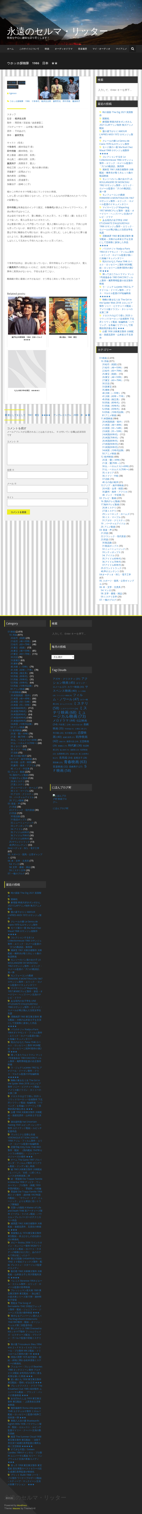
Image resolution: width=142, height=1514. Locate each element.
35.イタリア (108, 472)
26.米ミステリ (109, 507)
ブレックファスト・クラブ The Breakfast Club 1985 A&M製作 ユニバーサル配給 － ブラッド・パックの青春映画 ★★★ (25, 1390)
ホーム (10, 48)
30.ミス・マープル (111, 517)
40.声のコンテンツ (110, 571)
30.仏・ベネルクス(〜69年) (115, 466)
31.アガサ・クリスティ (113, 520)
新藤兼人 (62, 746)
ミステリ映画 (70, 710)
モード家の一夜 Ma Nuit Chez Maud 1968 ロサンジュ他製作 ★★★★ (116, 150)
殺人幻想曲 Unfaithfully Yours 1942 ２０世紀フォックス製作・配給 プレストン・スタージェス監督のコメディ (25, 1263)
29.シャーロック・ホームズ (116, 514)
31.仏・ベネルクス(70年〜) (115, 469)
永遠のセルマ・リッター (57, 31)
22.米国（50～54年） (112, 428)
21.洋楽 (104, 533)
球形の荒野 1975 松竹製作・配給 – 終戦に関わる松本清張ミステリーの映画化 (24, 1360)
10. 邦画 (12, 82)
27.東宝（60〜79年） (112, 380)
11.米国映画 (107, 418)
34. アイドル (108, 555)
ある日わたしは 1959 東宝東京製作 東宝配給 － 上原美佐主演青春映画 (24, 1401)
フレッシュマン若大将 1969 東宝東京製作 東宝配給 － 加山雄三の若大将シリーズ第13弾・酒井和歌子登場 (24, 1295)
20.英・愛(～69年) (111, 459)
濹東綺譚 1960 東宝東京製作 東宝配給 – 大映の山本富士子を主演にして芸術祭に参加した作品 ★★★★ (116, 240)
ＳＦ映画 (70, 768)
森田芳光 (57, 101)
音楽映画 (60, 766)
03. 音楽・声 (105, 529)
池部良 (74, 750)
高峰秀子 (75, 766)
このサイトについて (29, 48)
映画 (47, 48)
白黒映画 (63, 753)
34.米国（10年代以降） (113, 450)
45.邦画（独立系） (111, 399)
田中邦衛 (66, 101)
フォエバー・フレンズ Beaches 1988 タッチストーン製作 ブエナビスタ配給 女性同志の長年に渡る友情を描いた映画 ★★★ (25, 1371)
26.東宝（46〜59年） (112, 377)
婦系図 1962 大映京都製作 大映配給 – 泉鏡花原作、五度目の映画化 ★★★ (25, 1226)
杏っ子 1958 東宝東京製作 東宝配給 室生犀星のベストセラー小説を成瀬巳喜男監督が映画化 (25, 1468)
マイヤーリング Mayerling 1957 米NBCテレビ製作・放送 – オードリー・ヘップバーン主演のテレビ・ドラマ (116, 212)
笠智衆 (74, 754)
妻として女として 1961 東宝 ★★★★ (29, 415)
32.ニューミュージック (113, 549)
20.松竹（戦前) (109, 364)
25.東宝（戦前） (110, 373)
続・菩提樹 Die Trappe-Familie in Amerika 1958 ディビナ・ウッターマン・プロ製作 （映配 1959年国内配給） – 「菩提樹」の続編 (25, 1183)
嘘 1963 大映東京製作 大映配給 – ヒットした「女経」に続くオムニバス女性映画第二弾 (25, 1172)
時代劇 (75, 745)
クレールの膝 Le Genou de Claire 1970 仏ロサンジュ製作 (114, 142)
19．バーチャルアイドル (113, 523)
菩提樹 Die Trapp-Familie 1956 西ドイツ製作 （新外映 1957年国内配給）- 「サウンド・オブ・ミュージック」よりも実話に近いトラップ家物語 (25, 1198)
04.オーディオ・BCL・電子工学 (115, 574)
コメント (13, 441)
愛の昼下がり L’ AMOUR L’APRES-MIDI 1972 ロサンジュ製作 (116, 134)
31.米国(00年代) (110, 447)
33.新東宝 (107, 386)
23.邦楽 (104, 539)
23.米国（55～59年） (112, 431)
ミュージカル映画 (69, 714)
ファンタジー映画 (64, 695)
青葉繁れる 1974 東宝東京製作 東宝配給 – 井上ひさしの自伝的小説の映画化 (24, 1236)
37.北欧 (106, 478)
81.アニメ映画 (109, 415)
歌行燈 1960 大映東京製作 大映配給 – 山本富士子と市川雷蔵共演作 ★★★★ (25, 1274)
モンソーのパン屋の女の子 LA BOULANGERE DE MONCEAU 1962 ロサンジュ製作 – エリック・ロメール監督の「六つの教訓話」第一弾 (116, 185)
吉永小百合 (77, 725)
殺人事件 (64, 750)
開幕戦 (105, 118)
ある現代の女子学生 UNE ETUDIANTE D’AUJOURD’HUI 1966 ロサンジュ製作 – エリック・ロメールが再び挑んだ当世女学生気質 (116, 226)
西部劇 (58, 762)
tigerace (13, 93)
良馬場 (65, 757)
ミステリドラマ (69, 708)
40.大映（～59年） (111, 393)
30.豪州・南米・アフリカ (114, 491)
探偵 (62, 742)
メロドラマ (64, 720)
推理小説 (72, 741)
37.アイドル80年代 (111, 564)
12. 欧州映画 (107, 456)
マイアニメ (121, 48)
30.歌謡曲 (107, 542)
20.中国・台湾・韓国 (112, 488)
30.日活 (106, 383)
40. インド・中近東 (111, 494)
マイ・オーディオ (101, 48)
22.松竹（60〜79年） (112, 370)
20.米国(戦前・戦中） (113, 421)
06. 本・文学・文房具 (110, 587)
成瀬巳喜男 (69, 737)
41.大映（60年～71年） (114, 396)
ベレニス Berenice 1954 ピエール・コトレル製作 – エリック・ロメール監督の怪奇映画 (25, 1284)
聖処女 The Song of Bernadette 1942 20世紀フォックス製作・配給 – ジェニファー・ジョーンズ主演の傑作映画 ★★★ (24, 1308)
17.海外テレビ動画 (110, 504)
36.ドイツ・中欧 (110, 475)
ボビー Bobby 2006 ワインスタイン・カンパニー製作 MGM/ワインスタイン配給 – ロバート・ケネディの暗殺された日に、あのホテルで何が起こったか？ (25, 1249)
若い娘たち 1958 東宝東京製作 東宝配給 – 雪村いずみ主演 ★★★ (25, 1381)
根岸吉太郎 (46, 101)
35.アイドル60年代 (111, 558)
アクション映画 (70, 680)
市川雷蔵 (71, 733)
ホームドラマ (66, 704)
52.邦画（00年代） (111, 408)
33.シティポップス (111, 552)
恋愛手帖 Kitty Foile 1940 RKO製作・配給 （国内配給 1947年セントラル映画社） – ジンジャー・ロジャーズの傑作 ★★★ (25, 1152)
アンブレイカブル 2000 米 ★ (70, 415)
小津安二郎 (81, 729)
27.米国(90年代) (110, 443)
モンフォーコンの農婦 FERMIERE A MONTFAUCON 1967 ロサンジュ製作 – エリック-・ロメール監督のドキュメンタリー (116, 199)
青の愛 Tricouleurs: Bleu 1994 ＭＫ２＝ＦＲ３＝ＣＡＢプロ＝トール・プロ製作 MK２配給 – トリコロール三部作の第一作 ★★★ (24, 1349)
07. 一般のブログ (107, 599)
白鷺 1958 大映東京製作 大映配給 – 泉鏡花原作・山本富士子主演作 (116, 334)
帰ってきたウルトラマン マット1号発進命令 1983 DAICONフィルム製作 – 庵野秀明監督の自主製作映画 (116, 279)
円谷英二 (64, 724)
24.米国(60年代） (110, 434)
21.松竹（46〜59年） (112, 367)
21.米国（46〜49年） (112, 424)
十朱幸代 (35, 101)
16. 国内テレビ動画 (110, 501)
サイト (10, 497)
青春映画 (75, 761)
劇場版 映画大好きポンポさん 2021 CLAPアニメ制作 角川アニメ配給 (116, 125)
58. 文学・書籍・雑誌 (111, 593)
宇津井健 (69, 729)
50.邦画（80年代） (111, 402)
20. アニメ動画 (108, 526)
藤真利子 (76, 101)
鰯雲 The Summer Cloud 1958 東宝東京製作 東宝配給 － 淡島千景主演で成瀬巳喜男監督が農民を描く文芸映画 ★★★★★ (24, 1441)
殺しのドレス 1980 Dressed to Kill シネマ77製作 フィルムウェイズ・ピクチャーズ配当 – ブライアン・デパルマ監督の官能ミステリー (25, 1335)
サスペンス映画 (70, 689)
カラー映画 (75, 686)
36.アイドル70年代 (111, 561)
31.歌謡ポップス (110, 545)
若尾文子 (80, 757)
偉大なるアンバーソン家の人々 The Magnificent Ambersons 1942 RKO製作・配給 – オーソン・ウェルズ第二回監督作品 (25, 1320)
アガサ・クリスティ (66, 678)
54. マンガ (106, 590)
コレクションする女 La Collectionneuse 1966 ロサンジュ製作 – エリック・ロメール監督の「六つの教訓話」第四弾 (116, 161)
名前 (10, 469)
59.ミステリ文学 (109, 596)
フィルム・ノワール (68, 697)
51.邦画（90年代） (111, 405)
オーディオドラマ (64, 48)
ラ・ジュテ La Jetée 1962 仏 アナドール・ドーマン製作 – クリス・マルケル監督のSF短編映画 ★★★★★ (116, 291)
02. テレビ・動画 (107, 498)
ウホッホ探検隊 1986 (20, 101)
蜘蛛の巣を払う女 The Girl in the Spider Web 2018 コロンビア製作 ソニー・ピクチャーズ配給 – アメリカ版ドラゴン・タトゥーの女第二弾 (116, 306)
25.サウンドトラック (111, 568)
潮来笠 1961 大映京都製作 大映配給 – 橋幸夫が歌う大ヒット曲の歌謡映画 (116, 172)
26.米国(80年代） (110, 440)
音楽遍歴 (82, 48)
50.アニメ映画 (109, 453)
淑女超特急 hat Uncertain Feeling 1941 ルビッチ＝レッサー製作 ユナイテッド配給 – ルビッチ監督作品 (25, 1126)
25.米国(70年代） (110, 437)
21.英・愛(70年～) (111, 463)
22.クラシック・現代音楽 (113, 536)
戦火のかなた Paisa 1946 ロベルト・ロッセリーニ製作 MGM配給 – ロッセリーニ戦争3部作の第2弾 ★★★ (116, 266)
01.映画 (103, 358)
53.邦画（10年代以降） (113, 412)
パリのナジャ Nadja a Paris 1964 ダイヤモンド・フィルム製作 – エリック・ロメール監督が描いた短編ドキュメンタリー (116, 253)
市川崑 (58, 732)
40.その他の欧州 (110, 482)
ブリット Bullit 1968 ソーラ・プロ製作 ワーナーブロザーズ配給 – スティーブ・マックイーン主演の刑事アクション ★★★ (25, 1479)
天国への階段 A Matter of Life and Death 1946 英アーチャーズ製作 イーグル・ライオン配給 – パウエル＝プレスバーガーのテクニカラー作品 (25, 1214)
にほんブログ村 (60, 808)
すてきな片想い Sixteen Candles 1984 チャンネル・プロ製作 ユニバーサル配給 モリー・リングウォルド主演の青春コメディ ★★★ (25, 1456)
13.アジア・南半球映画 (112, 485)
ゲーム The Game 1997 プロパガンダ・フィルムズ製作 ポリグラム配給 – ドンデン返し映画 (25, 1163)
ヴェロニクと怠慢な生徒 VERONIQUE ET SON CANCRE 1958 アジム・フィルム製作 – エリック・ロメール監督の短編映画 (25, 1139)
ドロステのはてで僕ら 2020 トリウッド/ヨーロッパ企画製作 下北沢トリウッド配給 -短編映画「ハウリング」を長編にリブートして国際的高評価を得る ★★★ (116, 322)
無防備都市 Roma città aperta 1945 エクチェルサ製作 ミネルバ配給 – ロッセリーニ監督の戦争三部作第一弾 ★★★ (24, 1412)
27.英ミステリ (109, 510)
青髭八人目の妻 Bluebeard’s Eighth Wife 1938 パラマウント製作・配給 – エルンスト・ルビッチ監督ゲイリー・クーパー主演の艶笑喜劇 (24, 1427)
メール (12, 483)
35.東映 (106, 389)
